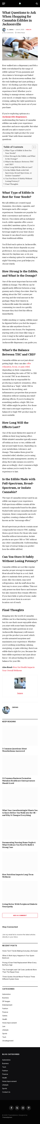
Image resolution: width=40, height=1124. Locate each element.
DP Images (6, 1001)
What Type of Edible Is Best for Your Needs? (18, 151)
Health (28, 29)
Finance (5, 1012)
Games (4, 1016)
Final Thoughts (11, 184)
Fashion (5, 1008)
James (11, 29)
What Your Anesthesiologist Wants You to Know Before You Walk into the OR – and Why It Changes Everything (20, 812)
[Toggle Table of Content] (32, 147)
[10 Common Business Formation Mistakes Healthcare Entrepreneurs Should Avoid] (20, 765)
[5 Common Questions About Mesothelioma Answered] (20, 736)
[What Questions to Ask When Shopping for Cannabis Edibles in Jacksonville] (20, 48)
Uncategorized (7, 1041)
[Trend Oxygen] (20, 4)
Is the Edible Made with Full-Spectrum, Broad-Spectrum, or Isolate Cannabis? (18, 173)
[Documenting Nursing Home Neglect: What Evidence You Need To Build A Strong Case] (20, 829)
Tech (4, 1037)
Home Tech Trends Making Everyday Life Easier (20, 951)
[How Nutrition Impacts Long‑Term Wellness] (20, 862)
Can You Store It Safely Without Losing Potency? (18, 179)
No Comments (9, 33)
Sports (4, 1033)
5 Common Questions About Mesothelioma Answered (14, 750)
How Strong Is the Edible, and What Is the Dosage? (20, 157)
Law (3, 1026)
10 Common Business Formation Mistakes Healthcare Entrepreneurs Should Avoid (18, 780)
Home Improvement (9, 1023)
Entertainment (7, 1005)
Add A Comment (20, 915)
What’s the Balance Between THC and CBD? (19, 163)
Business (5, 998)
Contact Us (6, 1092)
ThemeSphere (7, 1117)
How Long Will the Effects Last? (18, 167)
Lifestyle (5, 1030)
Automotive (6, 994)
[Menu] (3, 3)
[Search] (36, 3)
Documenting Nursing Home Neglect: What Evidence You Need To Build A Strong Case (19, 844)
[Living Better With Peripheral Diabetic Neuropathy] (20, 891)
